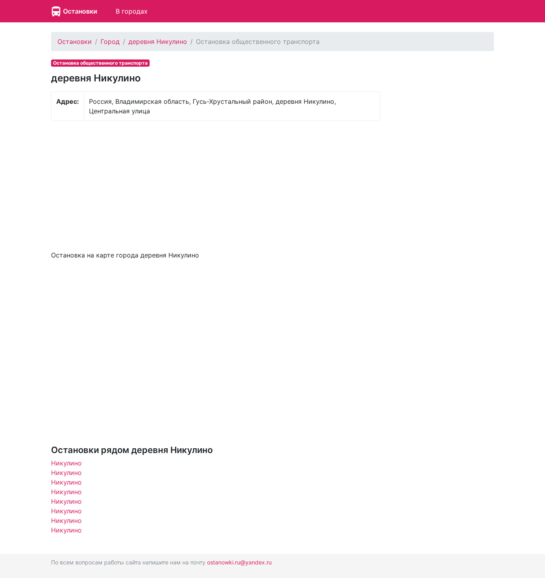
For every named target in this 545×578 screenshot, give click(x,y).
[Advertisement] (215, 185)
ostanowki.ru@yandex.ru (239, 562)
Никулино (66, 463)
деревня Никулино (157, 42)
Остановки (80, 11)
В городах (132, 11)
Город (110, 42)
